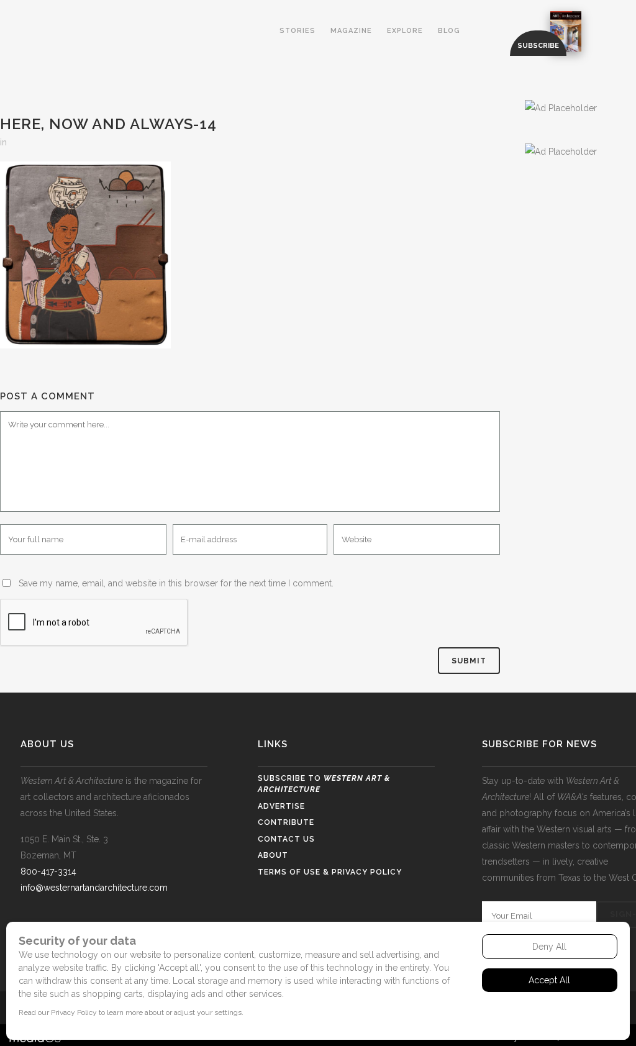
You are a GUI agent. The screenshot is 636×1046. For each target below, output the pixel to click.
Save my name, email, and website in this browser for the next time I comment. (176, 583)
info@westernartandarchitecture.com (94, 888)
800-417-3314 (48, 871)
